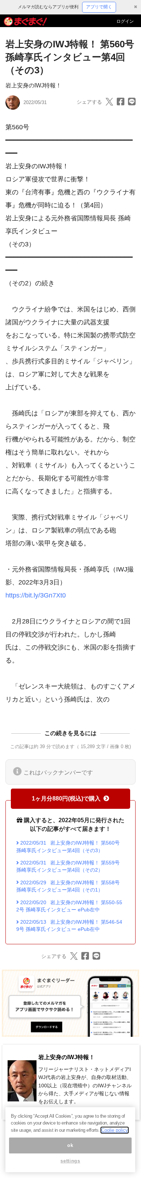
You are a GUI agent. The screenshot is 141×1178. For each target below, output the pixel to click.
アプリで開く (99, 6)
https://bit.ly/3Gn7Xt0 (35, 595)
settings (70, 1161)
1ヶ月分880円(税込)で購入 (66, 798)
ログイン (125, 21)
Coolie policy (114, 1130)
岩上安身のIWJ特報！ (33, 85)
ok (70, 1145)
